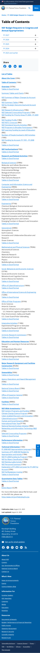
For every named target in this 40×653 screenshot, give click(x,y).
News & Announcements (10, 580)
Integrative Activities (9, 323)
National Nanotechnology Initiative (15, 426)
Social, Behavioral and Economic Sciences (18, 269)
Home (4, 15)
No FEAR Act (10, 647)
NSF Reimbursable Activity (12, 462)
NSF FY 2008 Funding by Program (14, 457)
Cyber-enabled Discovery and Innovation (17, 416)
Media (4, 604)
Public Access (6, 625)
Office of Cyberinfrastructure (13, 285)
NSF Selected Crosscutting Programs (16, 112)
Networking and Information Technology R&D (19, 428)
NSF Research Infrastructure (13, 110)
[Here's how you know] (20, 2)
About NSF (5, 559)
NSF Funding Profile (9, 120)
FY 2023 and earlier (10, 53)
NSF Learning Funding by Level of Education (18, 130)
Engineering (6, 203)
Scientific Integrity (8, 635)
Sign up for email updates (15, 542)
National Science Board (11, 388)
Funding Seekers (7, 595)
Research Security (8, 632)
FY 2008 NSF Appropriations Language (16, 449)
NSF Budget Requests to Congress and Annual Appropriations (20, 29)
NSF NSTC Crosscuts (9, 122)
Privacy (32, 643)
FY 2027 (6, 35)
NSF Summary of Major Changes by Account (18, 97)
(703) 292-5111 (7, 537)
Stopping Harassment (9, 629)
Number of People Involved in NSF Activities (18, 135)
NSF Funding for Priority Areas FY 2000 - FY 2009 (20, 115)
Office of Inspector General (12, 395)
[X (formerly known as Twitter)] (7, 547)
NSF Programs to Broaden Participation (17, 127)
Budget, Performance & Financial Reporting (16, 622)
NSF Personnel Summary (11, 464)
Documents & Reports (9, 619)
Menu (36, 8)
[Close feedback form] (38, 446)
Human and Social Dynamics (13, 421)
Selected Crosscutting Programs (14, 433)
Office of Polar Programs (11, 301)
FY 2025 (6, 44)
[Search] (29, 8)
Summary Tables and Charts (12, 93)
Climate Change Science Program (14, 413)
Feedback (38, 452)
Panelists (5, 611)
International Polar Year (11, 423)
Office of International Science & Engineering (19, 292)
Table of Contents (9, 82)
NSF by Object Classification (12, 459)
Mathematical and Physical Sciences (15, 247)
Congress (5, 601)
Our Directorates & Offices (11, 565)
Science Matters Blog (9, 586)
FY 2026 (6, 39)
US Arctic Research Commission (14, 335)
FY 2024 (6, 48)
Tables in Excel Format (10, 89)
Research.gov (6, 638)
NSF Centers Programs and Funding (15, 411)
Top (36, 501)
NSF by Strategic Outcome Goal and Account (19, 105)
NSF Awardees (6, 598)
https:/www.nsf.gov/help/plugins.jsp (15, 497)
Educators (5, 608)
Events (4, 583)
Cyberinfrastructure (9, 418)
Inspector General (22, 643)
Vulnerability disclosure (8, 643)
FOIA (3, 647)
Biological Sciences (9, 163)
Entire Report (7, 488)
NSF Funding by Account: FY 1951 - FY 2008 (18, 140)
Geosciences (6, 228)
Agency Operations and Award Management (19, 379)
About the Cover (8, 78)
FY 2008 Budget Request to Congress (20, 15)
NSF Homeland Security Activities (14, 125)
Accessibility (26, 647)
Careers (4, 562)
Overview (5, 86)
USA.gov (18, 647)
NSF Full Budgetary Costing (12, 472)
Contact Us (5, 571)
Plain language (6, 650)
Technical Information (11, 447)
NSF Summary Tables (10, 102)
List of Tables (7, 74)
